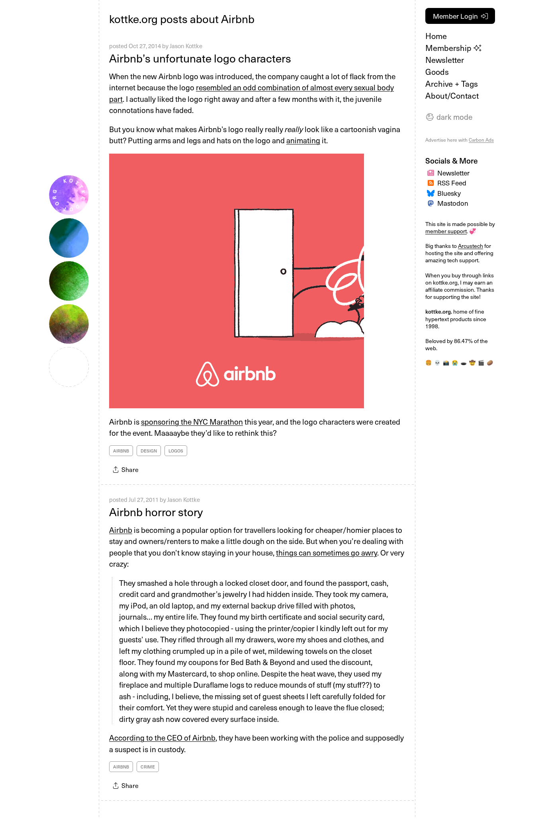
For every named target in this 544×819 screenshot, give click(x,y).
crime (148, 766)
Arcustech (470, 246)
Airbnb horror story (156, 511)
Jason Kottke (186, 45)
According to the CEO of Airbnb (162, 737)
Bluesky (449, 193)
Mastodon (452, 203)
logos (175, 450)
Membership (449, 48)
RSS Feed (451, 182)
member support (446, 231)
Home (436, 36)
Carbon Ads (481, 139)
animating (303, 140)
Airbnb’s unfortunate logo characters (200, 57)
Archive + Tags (451, 84)
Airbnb (121, 450)
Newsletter (444, 60)
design (149, 450)
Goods (437, 72)
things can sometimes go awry (326, 552)
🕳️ (463, 362)
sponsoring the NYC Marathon (192, 421)
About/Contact (452, 95)
